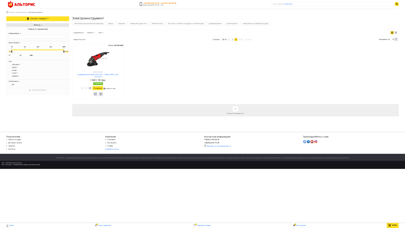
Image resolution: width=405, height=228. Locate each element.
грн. (26, 55)
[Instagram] (315, 141)
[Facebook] (308, 141)
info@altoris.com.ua (112, 149)
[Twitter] (304, 141)
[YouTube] (312, 141)
